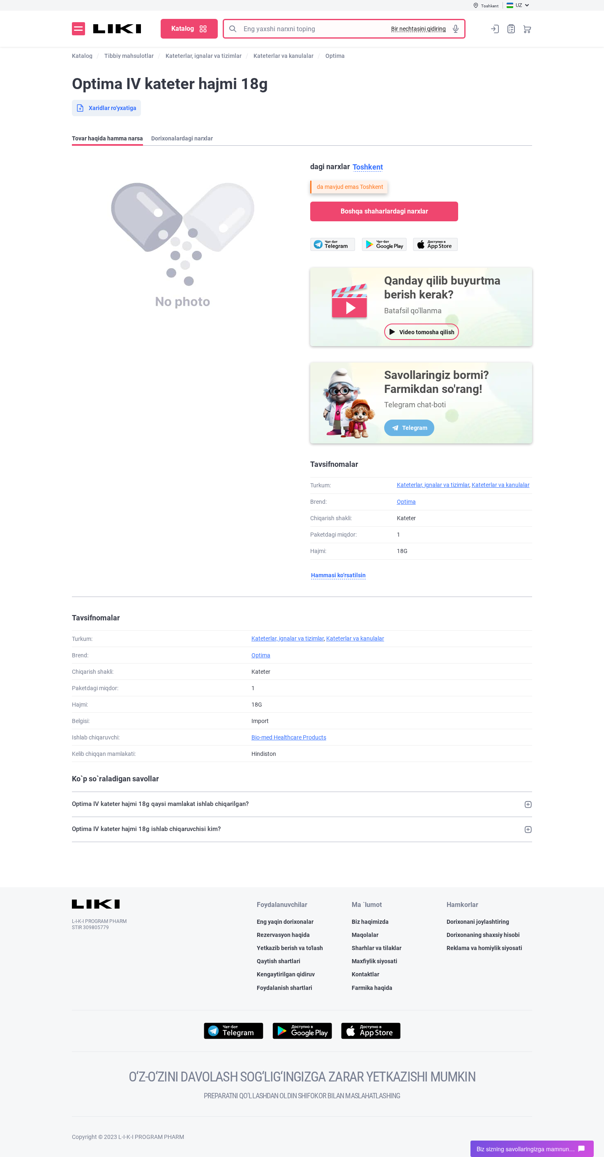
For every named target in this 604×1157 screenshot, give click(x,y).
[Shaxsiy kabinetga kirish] (495, 29)
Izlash (232, 29)
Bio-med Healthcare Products (288, 737)
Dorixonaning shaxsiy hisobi (483, 935)
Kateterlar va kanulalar (501, 485)
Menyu (78, 28)
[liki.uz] (117, 28)
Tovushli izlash (455, 28)
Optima (406, 501)
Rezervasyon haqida (283, 935)
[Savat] (527, 29)
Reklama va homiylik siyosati (484, 948)
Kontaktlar (365, 974)
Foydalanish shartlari (284, 988)
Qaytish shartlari (278, 961)
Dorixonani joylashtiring (478, 921)
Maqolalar (365, 935)
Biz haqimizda (370, 921)
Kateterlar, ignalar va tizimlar (433, 485)
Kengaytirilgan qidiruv (286, 974)
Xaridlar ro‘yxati (511, 29)
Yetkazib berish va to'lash (290, 948)
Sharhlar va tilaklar (376, 948)
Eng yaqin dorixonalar (285, 921)
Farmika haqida (372, 988)
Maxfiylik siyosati (374, 961)
